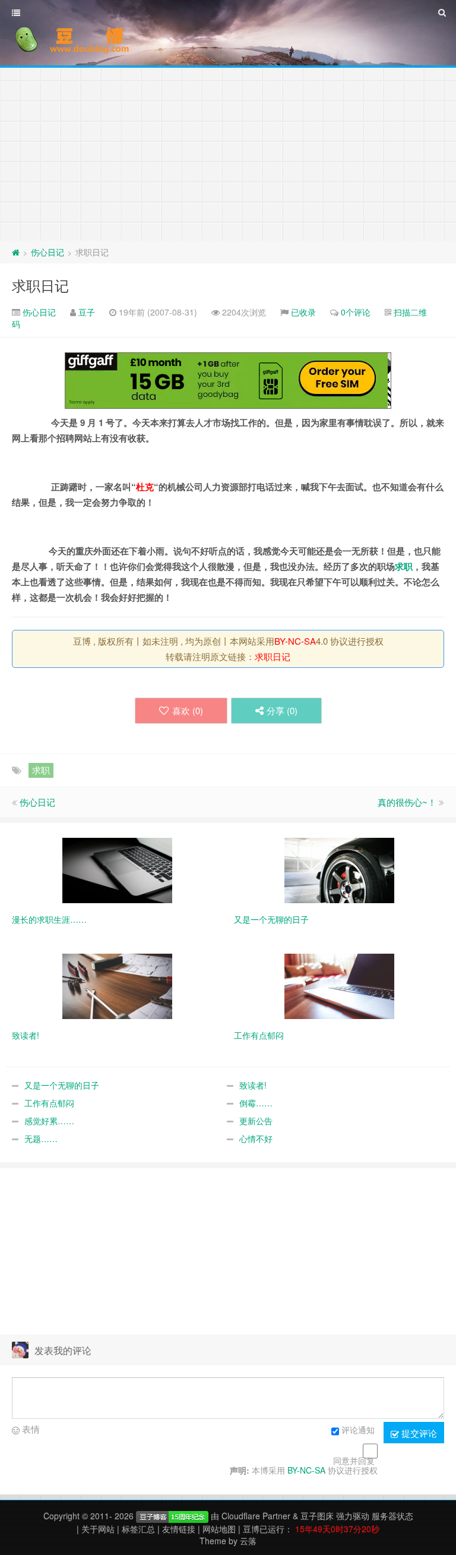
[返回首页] (16, 252)
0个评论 (355, 312)
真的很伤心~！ (407, 802)
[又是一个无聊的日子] (339, 869)
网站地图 (219, 1529)
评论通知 (358, 1430)
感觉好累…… (49, 1121)
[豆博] (172, 1516)
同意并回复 (354, 1460)
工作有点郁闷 (49, 1103)
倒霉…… (256, 1103)
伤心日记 (47, 252)
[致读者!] (117, 985)
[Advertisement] (228, 151)
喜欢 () (187, 710)
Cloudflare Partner (255, 1516)
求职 (404, 566)
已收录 (303, 312)
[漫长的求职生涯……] (117, 869)
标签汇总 (138, 1529)
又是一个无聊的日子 (61, 1085)
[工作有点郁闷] (339, 985)
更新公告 (256, 1121)
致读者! (253, 1085)
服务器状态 (392, 1516)
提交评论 (418, 1433)
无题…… (41, 1138)
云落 (248, 1541)
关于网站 (98, 1529)
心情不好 (256, 1138)
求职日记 (40, 285)
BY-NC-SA (295, 641)
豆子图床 (317, 1516)
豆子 (86, 312)
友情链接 (178, 1529)
